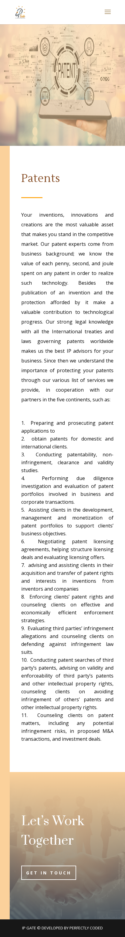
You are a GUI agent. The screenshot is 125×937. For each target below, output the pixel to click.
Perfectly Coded (86, 928)
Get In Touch (48, 873)
